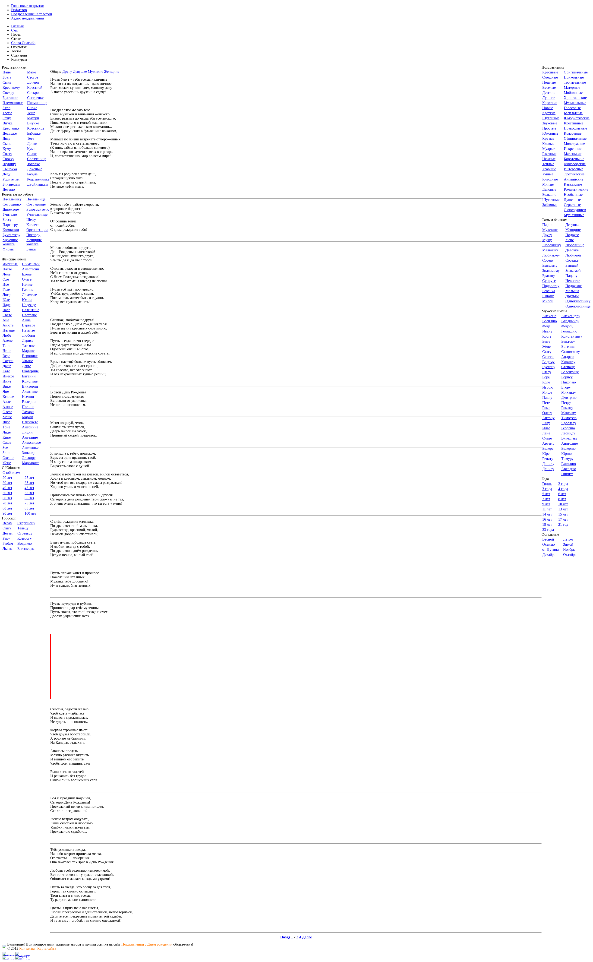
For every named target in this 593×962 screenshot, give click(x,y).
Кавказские (573, 184)
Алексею (549, 316)
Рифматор (19, 10)
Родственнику (38, 179)
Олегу (547, 413)
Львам (8, 549)
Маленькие (572, 154)
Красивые (550, 72)
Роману (567, 408)
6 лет (562, 494)
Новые (547, 108)
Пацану (571, 276)
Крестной (34, 87)
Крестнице (35, 128)
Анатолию (569, 443)
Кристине (30, 381)
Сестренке (35, 98)
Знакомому (551, 270)
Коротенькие (574, 159)
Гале (6, 289)
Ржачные (549, 154)
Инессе (8, 376)
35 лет (29, 483)
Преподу (33, 235)
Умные (547, 174)
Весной (548, 539)
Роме (546, 408)
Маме (31, 72)
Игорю (547, 387)
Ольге (27, 279)
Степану (568, 367)
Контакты (27, 948)
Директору (11, 209)
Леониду (568, 433)
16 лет (547, 519)
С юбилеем (11, 473)
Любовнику (551, 245)
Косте (546, 336)
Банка (31, 249)
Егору (566, 387)
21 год (563, 524)
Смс (14, 30)
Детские (548, 93)
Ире (6, 284)
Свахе (32, 154)
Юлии (27, 300)
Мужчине (95, 71)
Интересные (573, 169)
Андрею (567, 357)
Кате (6, 371)
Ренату (547, 459)
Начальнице (35, 199)
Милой (547, 301)
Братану (548, 276)
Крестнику (11, 128)
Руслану (548, 367)
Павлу (547, 397)
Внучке (33, 123)
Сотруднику (12, 204)
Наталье (28, 330)
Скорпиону (26, 523)
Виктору (568, 341)
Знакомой (573, 270)
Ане (6, 320)
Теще (31, 113)
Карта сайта (46, 948)
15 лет (563, 514)
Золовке (33, 164)
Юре (545, 454)
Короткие (549, 103)
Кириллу (568, 362)
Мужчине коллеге (10, 242)
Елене (27, 274)
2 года (563, 484)
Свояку (8, 159)
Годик (547, 484)
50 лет (7, 493)
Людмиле (29, 295)
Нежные (548, 159)
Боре (546, 377)
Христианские (575, 98)
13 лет (563, 509)
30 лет (7, 483)
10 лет (563, 504)
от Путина (550, 549)
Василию (549, 321)
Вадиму (548, 362)
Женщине (111, 71)
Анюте (8, 325)
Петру (566, 403)
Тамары (28, 412)
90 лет (7, 513)
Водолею (24, 543)
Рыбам (8, 543)
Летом (568, 539)
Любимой (573, 255)
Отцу (7, 118)
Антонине (30, 427)
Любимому (551, 255)
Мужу (547, 240)
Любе (7, 335)
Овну (7, 528)
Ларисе (27, 340)
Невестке (572, 281)
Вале (6, 310)
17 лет (563, 519)
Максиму (568, 413)
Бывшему (549, 265)
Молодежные (574, 144)
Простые (549, 128)
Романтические (576, 189)
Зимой (568, 544)
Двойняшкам (37, 184)
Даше (7, 366)
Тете (30, 138)
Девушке (80, 71)
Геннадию (569, 331)
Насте (7, 269)
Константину (571, 336)
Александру (570, 316)
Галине (27, 289)
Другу (67, 71)
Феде (546, 326)
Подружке (573, 286)
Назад (285, 937)
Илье (546, 428)
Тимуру (567, 459)
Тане (6, 346)
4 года (563, 489)
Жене (7, 463)
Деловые (549, 189)
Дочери (33, 82)
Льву (546, 423)
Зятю (6, 108)
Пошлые (549, 82)
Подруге (572, 235)
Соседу (548, 260)
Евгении (29, 376)
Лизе (6, 422)
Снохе (32, 108)
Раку (6, 538)
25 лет (29, 478)
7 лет (546, 499)
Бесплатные (573, 113)
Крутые (548, 138)
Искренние (572, 149)
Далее (307, 937)
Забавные (549, 205)
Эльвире (28, 458)
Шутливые (550, 118)
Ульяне (27, 361)
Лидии (27, 432)
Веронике (30, 356)
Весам (7, 523)
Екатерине (30, 371)
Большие (549, 194)
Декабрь (548, 555)
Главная (17, 26)
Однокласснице (577, 306)
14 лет (547, 514)
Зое (5, 447)
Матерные (572, 87)
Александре (31, 442)
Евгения (567, 346)
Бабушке (34, 133)
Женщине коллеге (34, 242)
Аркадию (568, 469)
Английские (573, 179)
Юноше (548, 296)
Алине (8, 407)
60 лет (7, 498)
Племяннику (13, 103)
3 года (547, 489)
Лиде (7, 432)
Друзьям (572, 296)
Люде (7, 295)
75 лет (29, 503)
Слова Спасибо (23, 43)
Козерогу (24, 538)
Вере (6, 356)
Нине (7, 351)
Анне (26, 320)
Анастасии (30, 269)
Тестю (7, 113)
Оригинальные (576, 72)
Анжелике (30, 447)
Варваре (28, 325)
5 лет (546, 494)
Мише (547, 392)
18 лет (547, 524)
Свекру (8, 93)
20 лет (7, 478)
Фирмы (8, 249)
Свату (7, 154)
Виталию (568, 464)
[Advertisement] (296, 666)
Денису (548, 469)
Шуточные (550, 200)
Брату (7, 77)
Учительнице (36, 214)
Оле (6, 279)
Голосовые (572, 108)
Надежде (29, 305)
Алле (7, 402)
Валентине (30, 310)
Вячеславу (569, 438)
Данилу (548, 464)
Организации (37, 230)
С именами (31, 264)
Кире (7, 437)
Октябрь (569, 555)
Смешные (550, 77)
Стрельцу (24, 533)
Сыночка (10, 169)
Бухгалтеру (11, 235)
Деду (6, 174)
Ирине (27, 284)
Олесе (7, 412)
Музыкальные (575, 103)
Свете (7, 315)
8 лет (562, 499)
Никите (567, 474)
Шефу (31, 220)
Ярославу (568, 423)
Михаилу (568, 392)
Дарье (26, 366)
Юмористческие (577, 118)
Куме (31, 149)
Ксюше (8, 397)
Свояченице (36, 159)
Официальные (575, 138)
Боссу (7, 220)
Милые (548, 184)
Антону (548, 418)
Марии (27, 417)
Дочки (32, 144)
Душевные (572, 200)
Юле (6, 300)
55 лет (29, 493)
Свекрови (35, 93)
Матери (33, 118)
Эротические (574, 174)
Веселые (549, 87)
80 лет (7, 508)
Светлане (29, 315)
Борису (567, 377)
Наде (6, 305)
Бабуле (32, 174)
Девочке (572, 250)
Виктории (30, 386)
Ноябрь (569, 549)
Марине (28, 351)
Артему (548, 443)
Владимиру (570, 321)
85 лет (29, 508)
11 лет (547, 509)
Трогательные (575, 82)
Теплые (548, 164)
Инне (7, 381)
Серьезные (572, 205)
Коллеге (32, 225)
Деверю (9, 189)
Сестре (32, 77)
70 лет (7, 503)
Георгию (568, 428)
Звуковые (549, 123)
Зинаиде (28, 453)
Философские (575, 164)
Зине (6, 453)
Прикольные (574, 77)
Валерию (568, 448)
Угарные (549, 169)
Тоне (6, 427)
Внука (8, 123)
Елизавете (30, 422)
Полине (28, 407)
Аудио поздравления (27, 18)
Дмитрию (569, 397)
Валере (547, 448)
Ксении (28, 397)
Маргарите (30, 463)
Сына (7, 82)
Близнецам (11, 184)
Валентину (570, 372)
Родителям (11, 179)
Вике (7, 386)
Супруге (549, 281)
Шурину (9, 164)
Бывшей (571, 265)
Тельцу (22, 528)
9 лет (546, 504)
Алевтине (30, 391)
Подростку (550, 286)
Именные (10, 264)
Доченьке (34, 169)
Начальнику (12, 199)
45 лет (29, 488)
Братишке (10, 98)
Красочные (572, 133)
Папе (7, 72)
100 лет (30, 513)
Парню (547, 225)
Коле (546, 382)
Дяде (6, 138)
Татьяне (28, 346)
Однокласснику (577, 301)
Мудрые (548, 149)
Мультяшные (574, 215)
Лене (6, 274)
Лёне (546, 433)
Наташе (9, 330)
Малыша (572, 291)
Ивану (547, 331)
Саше (7, 442)
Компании (11, 230)
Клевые (548, 144)
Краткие (548, 113)
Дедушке (10, 133)
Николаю (568, 382)
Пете (546, 403)
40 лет (7, 488)
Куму (7, 149)
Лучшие (548, 98)
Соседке (571, 260)
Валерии (29, 402)
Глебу (546, 372)
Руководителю (37, 209)
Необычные (573, 194)
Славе (547, 438)
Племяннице (37, 103)
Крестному (11, 87)
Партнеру (10, 225)
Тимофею (569, 418)
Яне (6, 391)
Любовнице (574, 245)
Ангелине (30, 437)
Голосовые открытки (27, 6)
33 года (548, 530)
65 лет (29, 498)
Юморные (550, 133)
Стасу (547, 352)
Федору (567, 326)
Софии (8, 361)
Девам (8, 533)
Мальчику (550, 250)
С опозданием (575, 210)
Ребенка (548, 291)
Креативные (573, 123)
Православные (575, 128)
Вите (546, 341)
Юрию (566, 454)
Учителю (10, 214)
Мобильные (573, 93)
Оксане (8, 458)
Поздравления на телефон (31, 14)
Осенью (548, 544)
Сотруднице (36, 204)
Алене (8, 340)
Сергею (548, 357)
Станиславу (570, 352)
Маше (7, 417)
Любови (28, 335)
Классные (550, 179)
